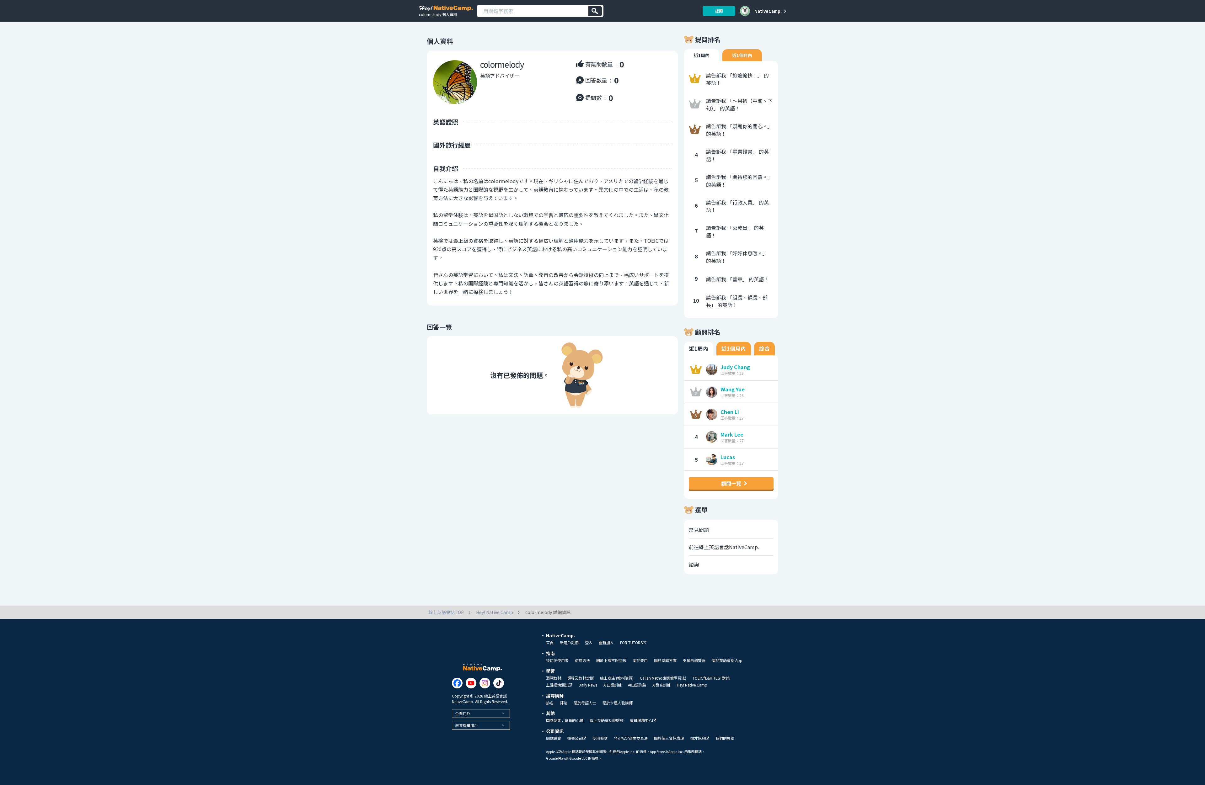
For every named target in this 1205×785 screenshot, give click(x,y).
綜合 (764, 348)
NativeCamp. (768, 10)
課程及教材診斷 (580, 678)
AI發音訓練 (661, 685)
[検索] (595, 11)
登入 (588, 642)
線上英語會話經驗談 (607, 720)
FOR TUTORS (631, 643)
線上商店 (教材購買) (617, 678)
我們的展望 (724, 738)
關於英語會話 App (727, 660)
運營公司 (574, 738)
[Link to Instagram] (484, 683)
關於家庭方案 (665, 660)
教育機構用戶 (466, 725)
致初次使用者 (557, 660)
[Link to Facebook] (457, 683)
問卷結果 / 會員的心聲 (564, 720)
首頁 (550, 642)
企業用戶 (462, 713)
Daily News (588, 685)
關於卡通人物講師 (617, 703)
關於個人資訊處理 (669, 738)
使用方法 (582, 660)
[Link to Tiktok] (498, 683)
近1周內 (702, 55)
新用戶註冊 (569, 642)
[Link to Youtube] (471, 683)
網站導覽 (553, 738)
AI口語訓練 (612, 685)
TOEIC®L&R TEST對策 (711, 678)
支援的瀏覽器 (694, 660)
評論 (563, 703)
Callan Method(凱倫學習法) (663, 678)
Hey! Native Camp (692, 685)
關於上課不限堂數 (611, 660)
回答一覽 (439, 327)
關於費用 (640, 660)
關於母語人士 (585, 703)
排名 (550, 703)
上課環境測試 (557, 685)
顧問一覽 (731, 483)
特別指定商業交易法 (631, 738)
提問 (719, 10)
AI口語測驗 (637, 685)
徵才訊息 (697, 738)
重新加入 (606, 642)
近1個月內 (742, 55)
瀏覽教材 (553, 678)
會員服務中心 (641, 721)
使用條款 (600, 738)
